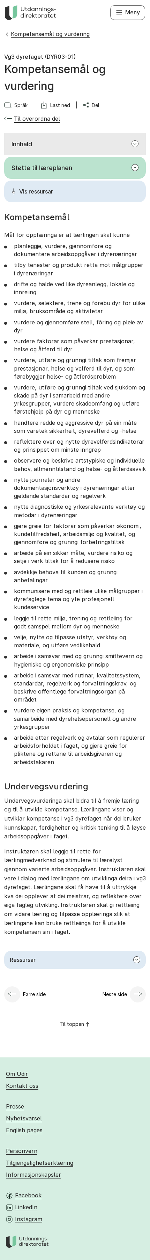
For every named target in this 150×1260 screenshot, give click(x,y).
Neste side (115, 994)
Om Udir (17, 1073)
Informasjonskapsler (33, 1174)
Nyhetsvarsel (24, 1118)
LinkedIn (26, 1207)
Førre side (34, 994)
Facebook (28, 1195)
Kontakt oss (22, 1085)
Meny (132, 12)
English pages (24, 1130)
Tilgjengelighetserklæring (39, 1162)
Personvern (21, 1150)
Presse (15, 1106)
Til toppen (72, 1024)
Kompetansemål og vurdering (50, 33)
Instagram (28, 1219)
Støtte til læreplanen (42, 167)
